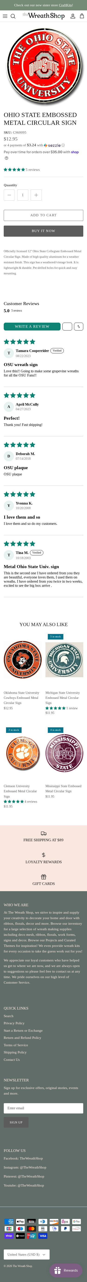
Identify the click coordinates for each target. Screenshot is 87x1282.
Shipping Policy (15, 1052)
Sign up (16, 1122)
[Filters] (67, 326)
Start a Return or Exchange (23, 1030)
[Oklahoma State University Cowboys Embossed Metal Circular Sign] (23, 660)
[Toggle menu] (5, 16)
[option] (43, 65)
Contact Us (12, 1060)
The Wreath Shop (22, 1266)
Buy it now (43, 231)
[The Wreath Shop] (43, 16)
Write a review (32, 326)
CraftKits (65, 5)
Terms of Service (16, 1045)
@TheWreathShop (30, 1176)
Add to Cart (43, 215)
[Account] (72, 16)
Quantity (10, 185)
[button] (43, 145)
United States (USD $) (23, 1254)
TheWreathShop (31, 1158)
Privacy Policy (14, 1023)
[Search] (15, 16)
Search (8, 1016)
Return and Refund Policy (22, 1038)
